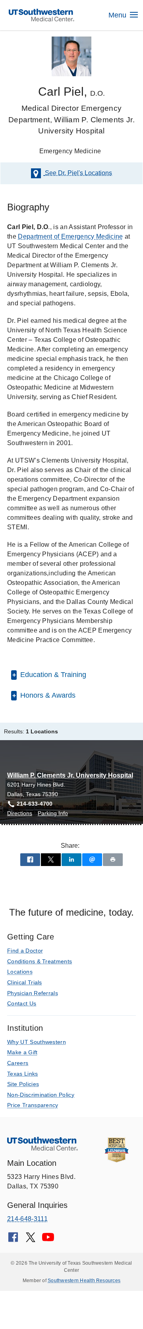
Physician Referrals (32, 993)
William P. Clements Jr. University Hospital (70, 775)
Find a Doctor (25, 950)
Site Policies (23, 1084)
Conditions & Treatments (39, 961)
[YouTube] (48, 1239)
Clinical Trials (24, 982)
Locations (78, 173)
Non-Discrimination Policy (40, 1095)
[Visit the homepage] (42, 14)
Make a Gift (22, 1052)
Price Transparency (32, 1105)
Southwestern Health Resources (84, 1280)
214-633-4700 (34, 803)
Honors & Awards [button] (46, 695)
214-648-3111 (27, 1218)
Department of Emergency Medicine (70, 236)
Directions (19, 814)
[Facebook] (13, 1239)
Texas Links (22, 1074)
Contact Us (21, 1003)
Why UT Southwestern (36, 1042)
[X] (31, 1239)
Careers (17, 1063)
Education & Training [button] (52, 675)
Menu (118, 15)
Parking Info (53, 814)
